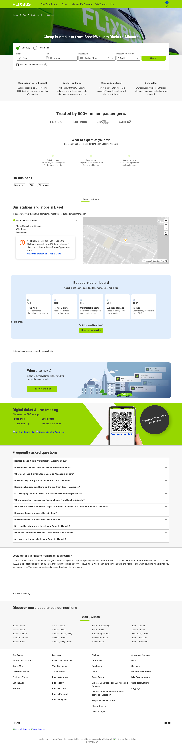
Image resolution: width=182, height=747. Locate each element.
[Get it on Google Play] (22, 729)
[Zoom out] (166, 224)
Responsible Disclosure (103, 700)
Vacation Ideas (59, 666)
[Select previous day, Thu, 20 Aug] (108, 58)
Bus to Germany (60, 677)
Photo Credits (99, 706)
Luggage (135, 688)
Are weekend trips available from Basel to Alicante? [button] (40, 539)
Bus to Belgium (59, 699)
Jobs (94, 671)
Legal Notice (86, 739)
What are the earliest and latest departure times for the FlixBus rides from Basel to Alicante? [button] (61, 506)
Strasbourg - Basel (101, 633)
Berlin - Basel (58, 625)
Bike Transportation (141, 677)
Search (153, 58)
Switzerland (36, 15)
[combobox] (34, 58)
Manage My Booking (141, 671)
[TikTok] (168, 729)
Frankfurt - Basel (20, 637)
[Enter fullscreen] (166, 233)
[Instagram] (165, 729)
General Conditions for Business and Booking (110, 684)
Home (15, 15)
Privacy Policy (57, 739)
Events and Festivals (62, 660)
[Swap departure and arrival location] (47, 58)
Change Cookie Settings (127, 739)
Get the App (18, 683)
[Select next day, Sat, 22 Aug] (112, 58)
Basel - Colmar (138, 625)
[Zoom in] (166, 220)
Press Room (98, 677)
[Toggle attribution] (166, 260)
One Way (26, 47)
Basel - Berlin (19, 641)
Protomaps (147, 261)
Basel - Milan (19, 625)
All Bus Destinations (23, 660)
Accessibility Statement (102, 739)
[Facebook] (164, 729)
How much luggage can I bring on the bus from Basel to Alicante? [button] (47, 487)
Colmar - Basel (138, 629)
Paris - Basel (98, 641)
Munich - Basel (59, 637)
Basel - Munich (59, 629)
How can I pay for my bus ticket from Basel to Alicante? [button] (42, 480)
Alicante (95, 199)
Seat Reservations (140, 683)
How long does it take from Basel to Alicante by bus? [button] (41, 461)
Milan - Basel (19, 629)
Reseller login (98, 711)
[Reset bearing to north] (166, 228)
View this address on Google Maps (44, 253)
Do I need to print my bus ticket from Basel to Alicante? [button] (42, 526)
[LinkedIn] (166, 729)
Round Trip (44, 47)
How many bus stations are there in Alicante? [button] (37, 519)
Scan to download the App (122, 434)
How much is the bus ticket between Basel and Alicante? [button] (42, 467)
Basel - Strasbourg (101, 625)
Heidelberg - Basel (140, 633)
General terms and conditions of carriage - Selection (108, 693)
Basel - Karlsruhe (139, 641)
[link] (91, 380)
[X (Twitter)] (167, 729)
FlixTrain (17, 688)
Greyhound (97, 666)
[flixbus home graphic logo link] (21, 4)
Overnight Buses (21, 671)
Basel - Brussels (139, 637)
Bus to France (59, 688)
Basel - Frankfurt (20, 633)
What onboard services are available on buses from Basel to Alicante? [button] (49, 500)
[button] (46, 220)
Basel (48, 15)
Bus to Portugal (60, 694)
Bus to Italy (58, 683)
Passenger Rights (71, 739)
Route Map (18, 666)
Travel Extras (58, 671)
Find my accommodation (31, 64)
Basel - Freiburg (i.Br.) (62, 633)
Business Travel (20, 677)
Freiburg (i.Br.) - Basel (62, 641)
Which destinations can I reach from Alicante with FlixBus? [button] (43, 532)
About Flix (97, 660)
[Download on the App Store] (38, 729)
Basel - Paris (98, 629)
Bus (24, 15)
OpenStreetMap (158, 261)
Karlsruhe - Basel (100, 637)
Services (135, 666)
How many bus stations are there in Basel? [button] (35, 513)
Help (133, 660)
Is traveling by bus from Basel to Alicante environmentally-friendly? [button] (48, 493)
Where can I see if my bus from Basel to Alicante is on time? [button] (44, 474)
